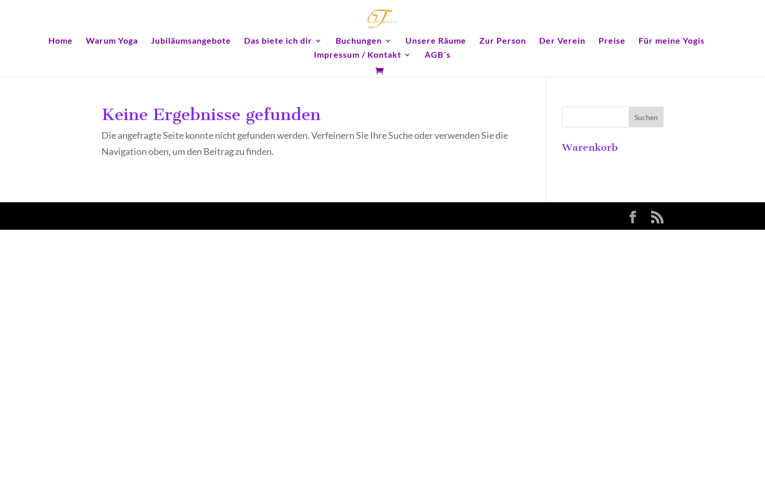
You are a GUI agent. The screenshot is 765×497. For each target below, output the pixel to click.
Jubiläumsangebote (191, 41)
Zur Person (502, 41)
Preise (612, 41)
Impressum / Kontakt (357, 55)
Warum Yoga (112, 41)
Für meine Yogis (672, 41)
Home (60, 41)
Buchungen (359, 41)
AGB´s (438, 55)
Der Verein (562, 41)
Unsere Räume (435, 41)
